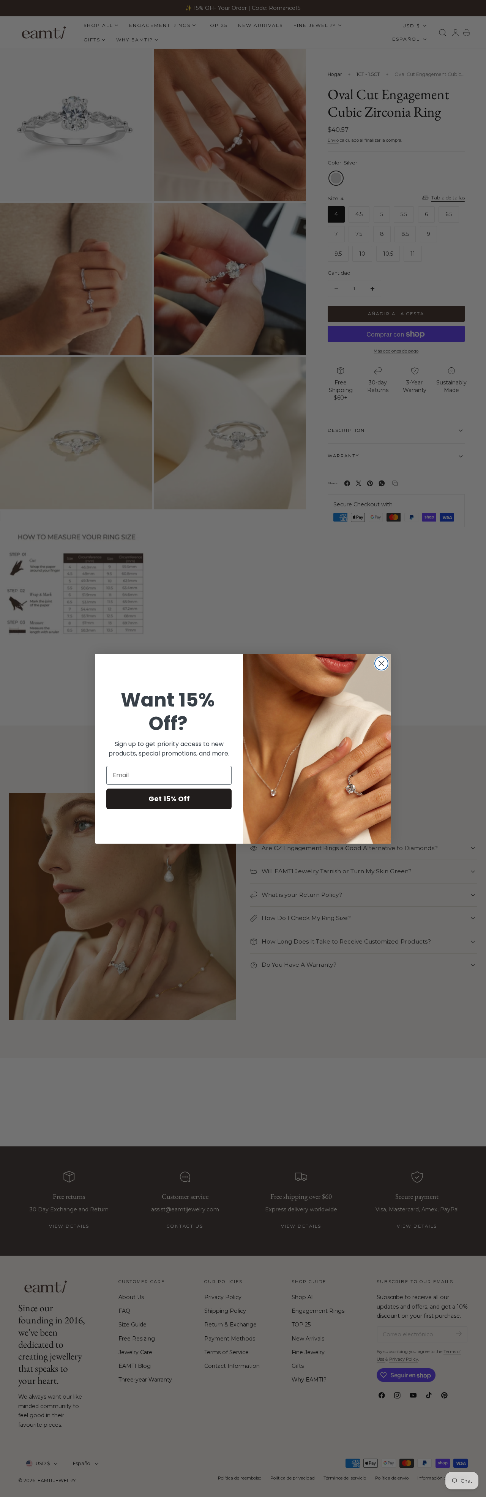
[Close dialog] (381, 663)
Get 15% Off (169, 798)
